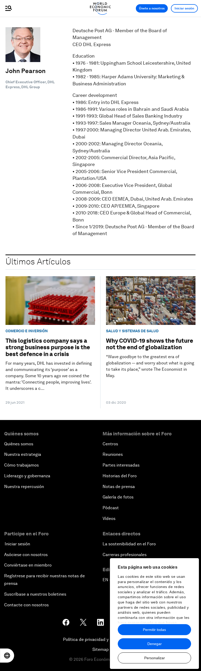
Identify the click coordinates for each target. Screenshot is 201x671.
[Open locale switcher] (7, 655)
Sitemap (100, 649)
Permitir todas (154, 630)
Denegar (154, 644)
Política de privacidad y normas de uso (100, 639)
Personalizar (154, 658)
